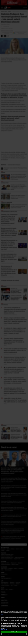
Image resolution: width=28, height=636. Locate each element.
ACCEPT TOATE (14, 631)
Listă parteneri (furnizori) (4, 629)
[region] (14, 621)
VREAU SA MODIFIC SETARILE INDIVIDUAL (14, 634)
